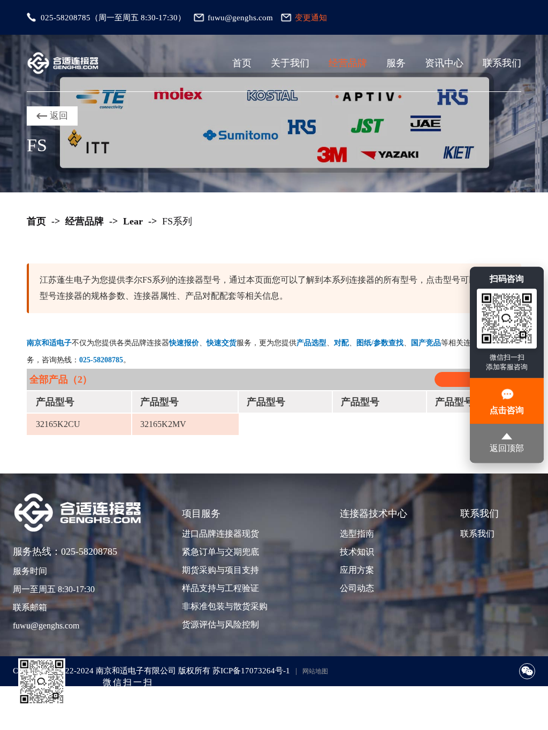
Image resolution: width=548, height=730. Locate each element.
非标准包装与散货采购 (219, 606)
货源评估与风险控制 (219, 624)
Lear (133, 221)
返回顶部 (507, 448)
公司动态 (357, 588)
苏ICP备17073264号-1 (251, 670)
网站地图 (315, 671)
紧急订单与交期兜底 (219, 551)
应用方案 (357, 569)
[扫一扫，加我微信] (527, 671)
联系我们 (502, 63)
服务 (396, 63)
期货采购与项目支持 (219, 569)
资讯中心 (444, 63)
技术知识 (357, 551)
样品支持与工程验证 (219, 588)
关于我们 (290, 63)
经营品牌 (348, 63)
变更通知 (311, 17)
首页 (242, 63)
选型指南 (357, 533)
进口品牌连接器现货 (219, 533)
